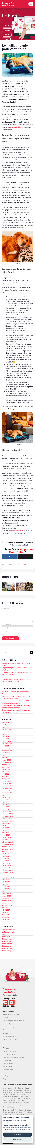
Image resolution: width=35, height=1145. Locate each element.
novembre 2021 (7, 788)
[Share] (9, 556)
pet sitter (26, 1088)
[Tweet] (25, 556)
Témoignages (7, 1060)
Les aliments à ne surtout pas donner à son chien (16, 711)
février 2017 (6, 919)
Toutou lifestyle (18, 565)
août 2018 (5, 880)
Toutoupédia (7, 1076)
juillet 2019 (6, 854)
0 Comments (28, 565)
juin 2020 (5, 828)
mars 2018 (6, 891)
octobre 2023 (7, 748)
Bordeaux (12, 1103)
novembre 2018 (7, 872)
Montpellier (26, 1103)
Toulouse (23, 1101)
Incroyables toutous (9, 930)
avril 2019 (5, 861)
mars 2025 (6, 739)
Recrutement (7, 1073)
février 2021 (6, 809)
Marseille (6, 1103)
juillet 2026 (6, 725)
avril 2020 (5, 833)
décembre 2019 (7, 842)
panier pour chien (17, 531)
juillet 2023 (6, 753)
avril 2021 (5, 805)
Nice (17, 1103)
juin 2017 (5, 912)
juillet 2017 (6, 910)
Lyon (18, 1101)
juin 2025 (5, 734)
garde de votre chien (20, 1090)
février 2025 (6, 741)
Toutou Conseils (7, 939)
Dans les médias (8, 1063)
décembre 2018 (7, 870)
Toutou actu (6, 937)
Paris (14, 1101)
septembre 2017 (8, 905)
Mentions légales (8, 1024)
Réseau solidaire (8, 1070)
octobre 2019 (7, 847)
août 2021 (5, 795)
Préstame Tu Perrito (23, 1112)
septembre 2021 (8, 793)
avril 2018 (5, 889)
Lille (21, 1103)
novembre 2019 (7, 844)
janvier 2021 (6, 811)
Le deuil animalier (8, 677)
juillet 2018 (6, 882)
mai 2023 (5, 755)
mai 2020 (5, 830)
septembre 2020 (8, 821)
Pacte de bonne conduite (11, 1014)
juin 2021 (5, 800)
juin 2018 (5, 884)
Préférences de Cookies (10, 1039)
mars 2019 (6, 863)
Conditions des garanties (11, 1027)
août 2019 (5, 851)
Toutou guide (6, 941)
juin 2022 (5, 772)
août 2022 (5, 767)
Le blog (5, 1033)
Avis (4, 1079)
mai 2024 (5, 746)
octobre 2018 (7, 875)
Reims (5, 1105)
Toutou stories (7, 948)
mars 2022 (6, 779)
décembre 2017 (7, 898)
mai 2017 (5, 915)
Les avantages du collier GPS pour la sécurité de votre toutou (17, 697)
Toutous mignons (8, 951)
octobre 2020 (7, 819)
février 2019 (6, 865)
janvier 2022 (6, 783)
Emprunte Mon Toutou (21, 1092)
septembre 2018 (8, 877)
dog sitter (18, 1088)
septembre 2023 (8, 751)
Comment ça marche (9, 1051)
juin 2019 (5, 856)
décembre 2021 (7, 786)
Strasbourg (16, 1105)
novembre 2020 (7, 816)
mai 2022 (5, 774)
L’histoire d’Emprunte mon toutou (13, 1057)
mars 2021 (6, 807)
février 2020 (6, 837)
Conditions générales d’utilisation (13, 1021)
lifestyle (4, 934)
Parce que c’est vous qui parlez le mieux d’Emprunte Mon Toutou (15, 680)
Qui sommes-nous (9, 1054)
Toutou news (6, 946)
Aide (4, 1030)
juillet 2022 (6, 769)
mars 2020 (6, 835)
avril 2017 (5, 917)
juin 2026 (5, 727)
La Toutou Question (9, 932)
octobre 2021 (7, 790)
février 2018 (6, 894)
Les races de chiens (9, 1036)
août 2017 (5, 908)
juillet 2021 (6, 797)
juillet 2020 (6, 826)
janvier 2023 (6, 760)
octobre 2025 (7, 732)
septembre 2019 (8, 849)
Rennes (10, 1105)
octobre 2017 (7, 903)
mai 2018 (5, 887)
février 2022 (6, 781)
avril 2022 (5, 776)
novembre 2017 (7, 901)
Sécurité (5, 1018)
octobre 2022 (7, 765)
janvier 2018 (6, 896)
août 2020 (5, 823)
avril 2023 (5, 758)
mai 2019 (5, 858)
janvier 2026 (6, 730)
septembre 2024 (8, 744)
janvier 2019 (6, 868)
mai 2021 (5, 802)
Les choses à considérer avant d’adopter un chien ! (15, 706)
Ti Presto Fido (20, 1114)
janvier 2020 (6, 840)
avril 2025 (5, 736)
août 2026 (5, 722)
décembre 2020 (7, 814)
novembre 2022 (7, 762)
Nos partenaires (8, 1067)
